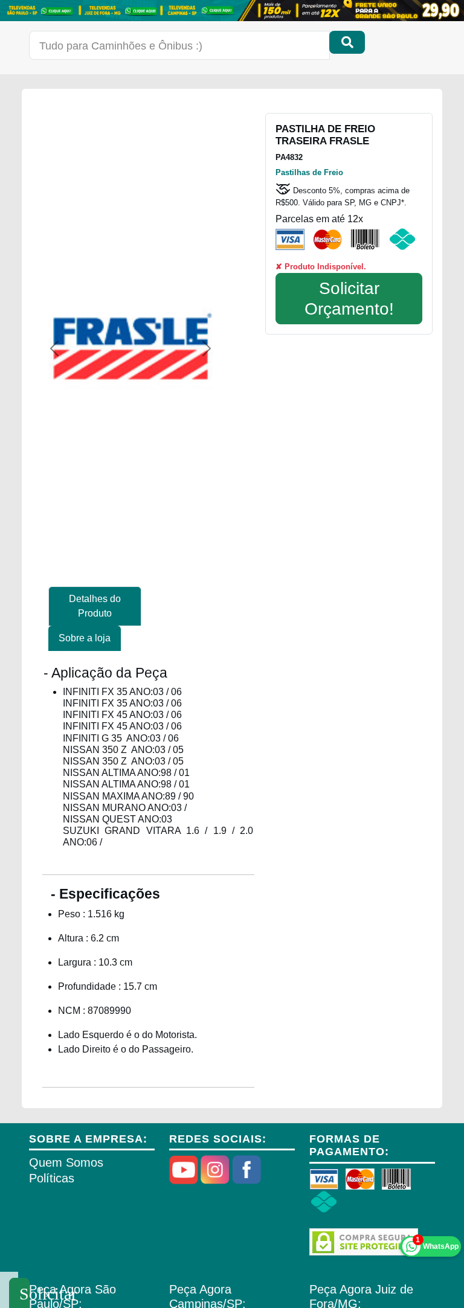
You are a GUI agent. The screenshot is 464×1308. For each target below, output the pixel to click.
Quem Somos (66, 1162)
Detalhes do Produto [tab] (95, 606)
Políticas (51, 1178)
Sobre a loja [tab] (85, 638)
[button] (54, 348)
